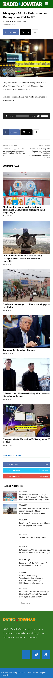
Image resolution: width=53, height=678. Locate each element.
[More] (35, 32)
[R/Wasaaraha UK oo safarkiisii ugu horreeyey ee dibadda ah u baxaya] (26, 375)
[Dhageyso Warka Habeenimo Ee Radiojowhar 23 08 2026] (26, 420)
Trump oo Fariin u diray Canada (19, 350)
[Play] (6, 116)
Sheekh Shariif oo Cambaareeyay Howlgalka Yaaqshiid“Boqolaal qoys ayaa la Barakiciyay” (34, 594)
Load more (25, 603)
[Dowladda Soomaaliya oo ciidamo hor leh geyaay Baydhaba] (26, 285)
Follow (45, 470)
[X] (46, 654)
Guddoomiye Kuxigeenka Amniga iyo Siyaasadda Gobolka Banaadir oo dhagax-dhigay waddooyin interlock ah (40, 153)
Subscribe (44, 476)
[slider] (45, 115)
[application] (26, 116)
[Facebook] (26, 654)
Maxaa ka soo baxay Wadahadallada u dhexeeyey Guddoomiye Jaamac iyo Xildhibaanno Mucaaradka (32, 579)
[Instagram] (36, 654)
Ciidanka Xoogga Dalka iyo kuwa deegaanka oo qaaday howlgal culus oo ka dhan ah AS (14, 152)
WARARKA (21, 21)
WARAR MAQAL (10, 21)
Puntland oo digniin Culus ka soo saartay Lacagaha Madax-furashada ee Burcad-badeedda (22, 258)
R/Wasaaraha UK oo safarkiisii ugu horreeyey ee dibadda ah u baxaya (34, 551)
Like (46, 464)
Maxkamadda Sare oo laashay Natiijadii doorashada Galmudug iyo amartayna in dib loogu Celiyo (24, 210)
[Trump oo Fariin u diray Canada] (26, 331)
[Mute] (38, 116)
